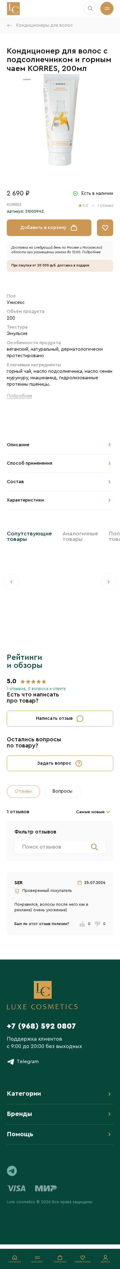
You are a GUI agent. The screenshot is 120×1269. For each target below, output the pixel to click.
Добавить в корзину (43, 227)
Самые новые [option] (90, 812)
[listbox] (94, 812)
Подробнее (91, 252)
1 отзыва (105, 205)
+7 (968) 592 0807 (41, 1026)
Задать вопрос (54, 763)
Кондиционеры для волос (44, 25)
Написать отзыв (54, 718)
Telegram (28, 1061)
